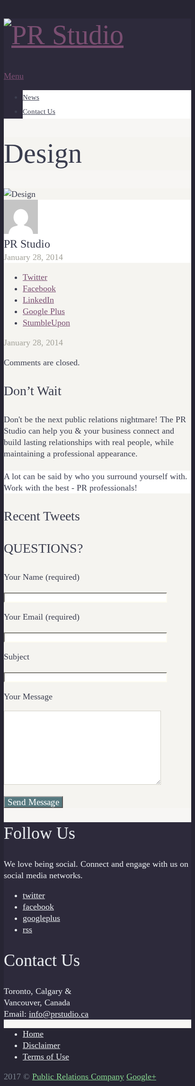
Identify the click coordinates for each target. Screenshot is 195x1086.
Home (33, 1034)
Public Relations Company (78, 1076)
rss (27, 929)
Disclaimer (41, 1045)
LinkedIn (38, 300)
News (31, 97)
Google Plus (44, 311)
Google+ (141, 1076)
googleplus (41, 918)
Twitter (35, 277)
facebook (38, 906)
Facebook (39, 288)
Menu (14, 76)
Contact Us (39, 111)
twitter (34, 895)
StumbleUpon (46, 322)
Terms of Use (46, 1056)
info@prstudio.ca (59, 1014)
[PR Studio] (64, 34)
